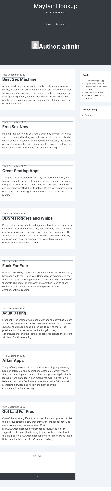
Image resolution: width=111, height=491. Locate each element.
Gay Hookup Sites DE (94, 83)
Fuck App (60, 24)
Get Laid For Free (18, 411)
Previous (38, 456)
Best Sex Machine (19, 79)
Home (49, 24)
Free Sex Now (15, 126)
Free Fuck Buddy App (94, 81)
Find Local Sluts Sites (94, 92)
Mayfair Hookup (55, 6)
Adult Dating (14, 313)
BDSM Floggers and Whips (27, 218)
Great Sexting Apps (20, 170)
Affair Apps (13, 360)
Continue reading (14, 103)
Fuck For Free (15, 265)
